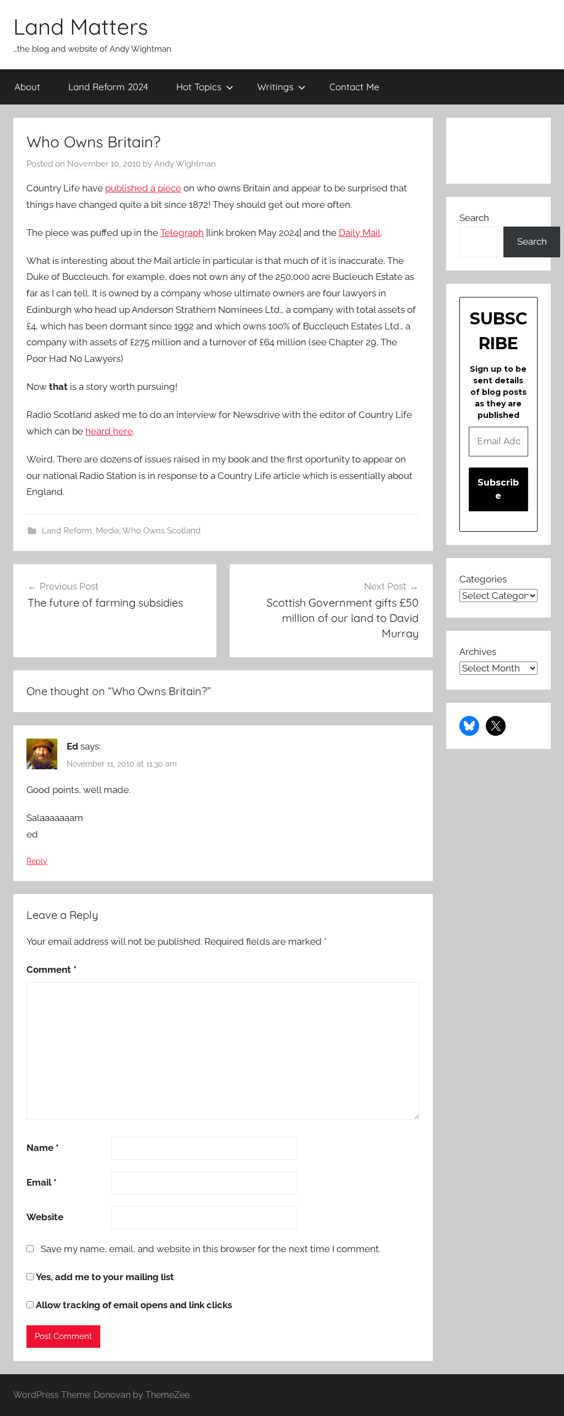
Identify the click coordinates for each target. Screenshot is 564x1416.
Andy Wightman (185, 164)
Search (474, 217)
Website (44, 1216)
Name (42, 1147)
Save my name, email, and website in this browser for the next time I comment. (211, 1248)
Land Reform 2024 (108, 86)
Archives (477, 651)
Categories (483, 579)
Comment (51, 969)
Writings (275, 86)
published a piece (143, 188)
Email (41, 1182)
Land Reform (67, 531)
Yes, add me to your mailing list (104, 1276)
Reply (36, 861)
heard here (109, 431)
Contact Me (354, 86)
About (27, 86)
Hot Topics (198, 86)
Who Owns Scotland (161, 531)
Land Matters (80, 26)
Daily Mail (360, 232)
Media (107, 531)
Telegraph (182, 232)
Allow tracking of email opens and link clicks (133, 1304)
